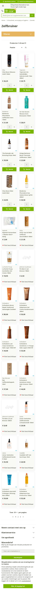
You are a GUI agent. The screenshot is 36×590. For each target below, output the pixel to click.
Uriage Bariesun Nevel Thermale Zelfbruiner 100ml (25, 155)
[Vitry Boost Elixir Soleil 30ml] (9, 181)
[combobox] (15, 15)
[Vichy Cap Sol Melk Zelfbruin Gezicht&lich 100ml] (26, 221)
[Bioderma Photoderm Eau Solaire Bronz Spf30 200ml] (26, 181)
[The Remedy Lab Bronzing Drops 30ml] (9, 143)
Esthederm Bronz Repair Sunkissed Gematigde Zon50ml (9, 307)
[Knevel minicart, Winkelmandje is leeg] (6, 10)
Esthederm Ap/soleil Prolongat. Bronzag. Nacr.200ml (9, 493)
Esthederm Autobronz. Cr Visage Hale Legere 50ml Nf (27, 346)
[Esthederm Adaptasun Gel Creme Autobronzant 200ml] (26, 294)
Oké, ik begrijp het (18, 586)
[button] (18, 34)
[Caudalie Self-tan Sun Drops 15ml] (26, 443)
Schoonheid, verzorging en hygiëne (17, 20)
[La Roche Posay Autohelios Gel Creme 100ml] (9, 257)
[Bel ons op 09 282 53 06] (2, 11)
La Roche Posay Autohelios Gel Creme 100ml (7, 271)
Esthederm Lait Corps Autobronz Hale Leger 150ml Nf (9, 346)
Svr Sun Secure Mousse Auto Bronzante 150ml (25, 114)
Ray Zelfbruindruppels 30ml (8, 382)
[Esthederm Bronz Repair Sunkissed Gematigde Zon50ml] (9, 294)
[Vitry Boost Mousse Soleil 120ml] (9, 60)
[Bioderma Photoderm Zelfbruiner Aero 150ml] (9, 102)
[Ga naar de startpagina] (20, 6)
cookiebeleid (26, 581)
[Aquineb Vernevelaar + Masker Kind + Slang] (9, 221)
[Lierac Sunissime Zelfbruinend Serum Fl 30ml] (9, 443)
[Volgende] (23, 516)
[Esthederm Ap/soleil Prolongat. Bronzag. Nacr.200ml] (9, 480)
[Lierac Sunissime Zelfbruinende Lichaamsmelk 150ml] (26, 407)
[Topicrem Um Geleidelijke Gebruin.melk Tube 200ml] (26, 60)
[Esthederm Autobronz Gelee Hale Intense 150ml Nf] (26, 369)
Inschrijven (18, 558)
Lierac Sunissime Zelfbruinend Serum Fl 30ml (9, 457)
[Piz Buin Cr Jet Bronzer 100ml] (26, 257)
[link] (13, 516)
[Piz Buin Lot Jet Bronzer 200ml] (9, 407)
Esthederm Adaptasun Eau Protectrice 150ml (25, 493)
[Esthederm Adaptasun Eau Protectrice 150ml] (26, 480)
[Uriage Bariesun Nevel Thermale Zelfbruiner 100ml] (26, 143)
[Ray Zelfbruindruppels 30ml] (9, 369)
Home (3, 20)
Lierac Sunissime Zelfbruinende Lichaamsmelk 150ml (27, 420)
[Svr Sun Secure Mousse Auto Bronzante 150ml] (26, 102)
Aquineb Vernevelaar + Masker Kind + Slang (9, 234)
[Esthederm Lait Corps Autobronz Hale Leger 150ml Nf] (9, 332)
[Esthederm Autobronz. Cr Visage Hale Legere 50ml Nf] (26, 332)
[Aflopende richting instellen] (26, 47)
